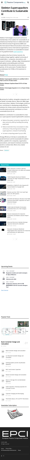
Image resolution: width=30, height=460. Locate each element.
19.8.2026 (10, 234)
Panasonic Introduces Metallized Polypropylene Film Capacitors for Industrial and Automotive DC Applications (18, 230)
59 (15, 210)
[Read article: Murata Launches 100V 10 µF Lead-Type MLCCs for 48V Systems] (3, 193)
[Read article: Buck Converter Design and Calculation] (15, 330)
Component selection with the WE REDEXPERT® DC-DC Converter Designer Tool (17, 285)
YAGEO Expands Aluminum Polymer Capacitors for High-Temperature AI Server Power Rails (18, 178)
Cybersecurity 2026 (11, 279)
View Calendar (4, 290)
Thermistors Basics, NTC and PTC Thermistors (17, 398)
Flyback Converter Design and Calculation (16, 374)
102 (15, 225)
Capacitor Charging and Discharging (15, 393)
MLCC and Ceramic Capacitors (13, 369)
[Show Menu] (2, 2)
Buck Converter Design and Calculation (10, 343)
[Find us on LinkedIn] (1, 456)
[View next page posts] (16, 94)
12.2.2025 (3, 17)
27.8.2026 (10, 195)
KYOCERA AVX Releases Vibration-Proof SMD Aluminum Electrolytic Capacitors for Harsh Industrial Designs (18, 200)
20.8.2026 (10, 219)
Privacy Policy (8, 448)
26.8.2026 (10, 204)
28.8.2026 (10, 173)
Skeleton (6, 150)
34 (15, 204)
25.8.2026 (10, 210)
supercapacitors (18, 51)
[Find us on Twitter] (3, 456)
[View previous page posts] (13, 94)
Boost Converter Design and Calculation (15, 350)
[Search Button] (28, 2)
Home (2, 448)
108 (15, 219)
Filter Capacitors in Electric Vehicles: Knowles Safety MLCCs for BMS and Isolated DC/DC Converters (18, 170)
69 (15, 234)
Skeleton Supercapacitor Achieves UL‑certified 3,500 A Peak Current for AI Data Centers (14, 79)
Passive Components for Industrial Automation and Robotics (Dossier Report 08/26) (18, 215)
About (19, 450)
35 (15, 195)
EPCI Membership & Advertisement (8, 450)
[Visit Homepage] (15, 2)
